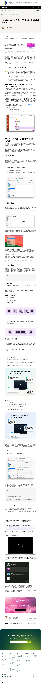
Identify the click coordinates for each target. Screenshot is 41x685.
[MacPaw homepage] (2, 682)
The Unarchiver (4, 664)
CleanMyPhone (4, 659)
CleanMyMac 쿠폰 (27, 660)
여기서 (22, 2)
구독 (29, 641)
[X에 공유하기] (34, 623)
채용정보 (18, 664)
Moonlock (3, 655)
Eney (2, 656)
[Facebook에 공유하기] (29, 623)
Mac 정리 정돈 (11, 668)
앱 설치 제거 (27, 661)
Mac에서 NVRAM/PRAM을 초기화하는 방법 (22, 278)
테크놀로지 (18, 670)
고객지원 (26, 656)
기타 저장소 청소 (12, 664)
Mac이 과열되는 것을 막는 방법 (27, 525)
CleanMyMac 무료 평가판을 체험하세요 (12, 42)
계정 (25, 655)
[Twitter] (8, 677)
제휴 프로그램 (19, 660)
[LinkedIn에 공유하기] (31, 623)
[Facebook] (3, 677)
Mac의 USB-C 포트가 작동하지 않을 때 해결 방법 (12, 521)
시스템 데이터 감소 (12, 662)
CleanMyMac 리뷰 (19, 656)
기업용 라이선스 (35, 655)
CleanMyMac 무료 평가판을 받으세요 (25, 104)
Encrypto (3, 665)
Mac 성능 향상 (11, 659)
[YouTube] (10, 677)
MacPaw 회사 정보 (19, 655)
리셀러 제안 (18, 661)
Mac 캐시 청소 (11, 663)
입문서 (6, 10)
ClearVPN (3, 660)
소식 (10, 10)
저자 (18, 671)
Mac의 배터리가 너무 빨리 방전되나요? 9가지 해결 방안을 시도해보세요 (12, 526)
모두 (2, 10)
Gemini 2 (3, 663)
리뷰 (13, 10)
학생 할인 (34, 656)
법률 (18, 665)
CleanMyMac (20, 100)
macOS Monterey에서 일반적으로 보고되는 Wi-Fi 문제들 (28, 521)
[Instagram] (5, 677)
